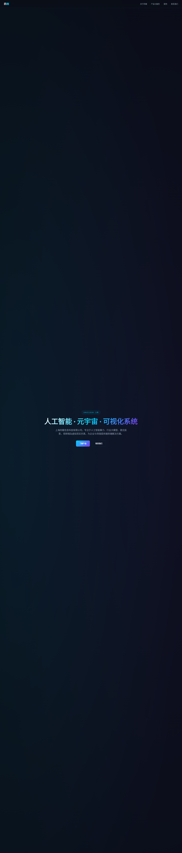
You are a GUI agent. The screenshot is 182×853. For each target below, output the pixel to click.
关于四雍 (143, 4)
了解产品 (82, 443)
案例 (165, 4)
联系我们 (174, 4)
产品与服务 (155, 4)
